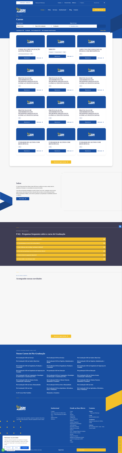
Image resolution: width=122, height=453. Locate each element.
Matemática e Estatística (53, 392)
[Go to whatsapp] (3, 450)
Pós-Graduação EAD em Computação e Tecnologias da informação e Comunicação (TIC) (29, 376)
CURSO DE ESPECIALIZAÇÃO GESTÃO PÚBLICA (29, 50)
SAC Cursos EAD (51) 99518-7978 (58, 412)
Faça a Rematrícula (74, 419)
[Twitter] (23, 428)
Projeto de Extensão (74, 435)
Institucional (72, 416)
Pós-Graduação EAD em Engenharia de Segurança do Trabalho (91, 366)
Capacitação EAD (20, 30)
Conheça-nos (72, 417)
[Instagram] (17, 428)
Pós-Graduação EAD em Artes (85, 384)
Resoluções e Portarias (74, 426)
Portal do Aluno (68, 2)
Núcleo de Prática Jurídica (75, 432)
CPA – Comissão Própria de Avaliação (77, 431)
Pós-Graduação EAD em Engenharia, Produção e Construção (29, 366)
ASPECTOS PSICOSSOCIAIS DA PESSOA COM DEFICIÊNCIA (90, 50)
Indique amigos (25, 2)
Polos (49, 10)
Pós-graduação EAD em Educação (56, 370)
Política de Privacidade (74, 428)
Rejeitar (16, 447)
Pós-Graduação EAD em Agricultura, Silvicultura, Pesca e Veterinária (60, 388)
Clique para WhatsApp (40, 2)
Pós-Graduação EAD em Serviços (25, 357)
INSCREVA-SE (99, 9)
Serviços (55, 10)
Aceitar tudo (24, 447)
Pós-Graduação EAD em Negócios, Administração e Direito (60, 361)
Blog (70, 10)
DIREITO (52, 49)
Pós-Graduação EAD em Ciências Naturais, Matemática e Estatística (58, 380)
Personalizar (8, 447)
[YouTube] (21, 428)
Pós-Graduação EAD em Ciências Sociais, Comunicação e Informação (88, 376)
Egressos (72, 429)
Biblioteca (74, 2)
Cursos (71, 411)
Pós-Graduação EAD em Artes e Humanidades (28, 384)
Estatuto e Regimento (74, 422)
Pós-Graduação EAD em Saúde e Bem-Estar (88, 357)
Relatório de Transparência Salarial (77, 437)
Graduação (27, 30)
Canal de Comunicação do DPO (76, 438)
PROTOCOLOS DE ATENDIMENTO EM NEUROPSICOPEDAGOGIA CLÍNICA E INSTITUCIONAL (28, 80)
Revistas (71, 434)
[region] (16, 443)
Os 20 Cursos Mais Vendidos (23, 392)
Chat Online (81, 449)
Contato (76, 10)
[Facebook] (19, 428)
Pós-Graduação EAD (36, 30)
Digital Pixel (61, 449)
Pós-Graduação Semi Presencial (48, 30)
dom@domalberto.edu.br (94, 417)
